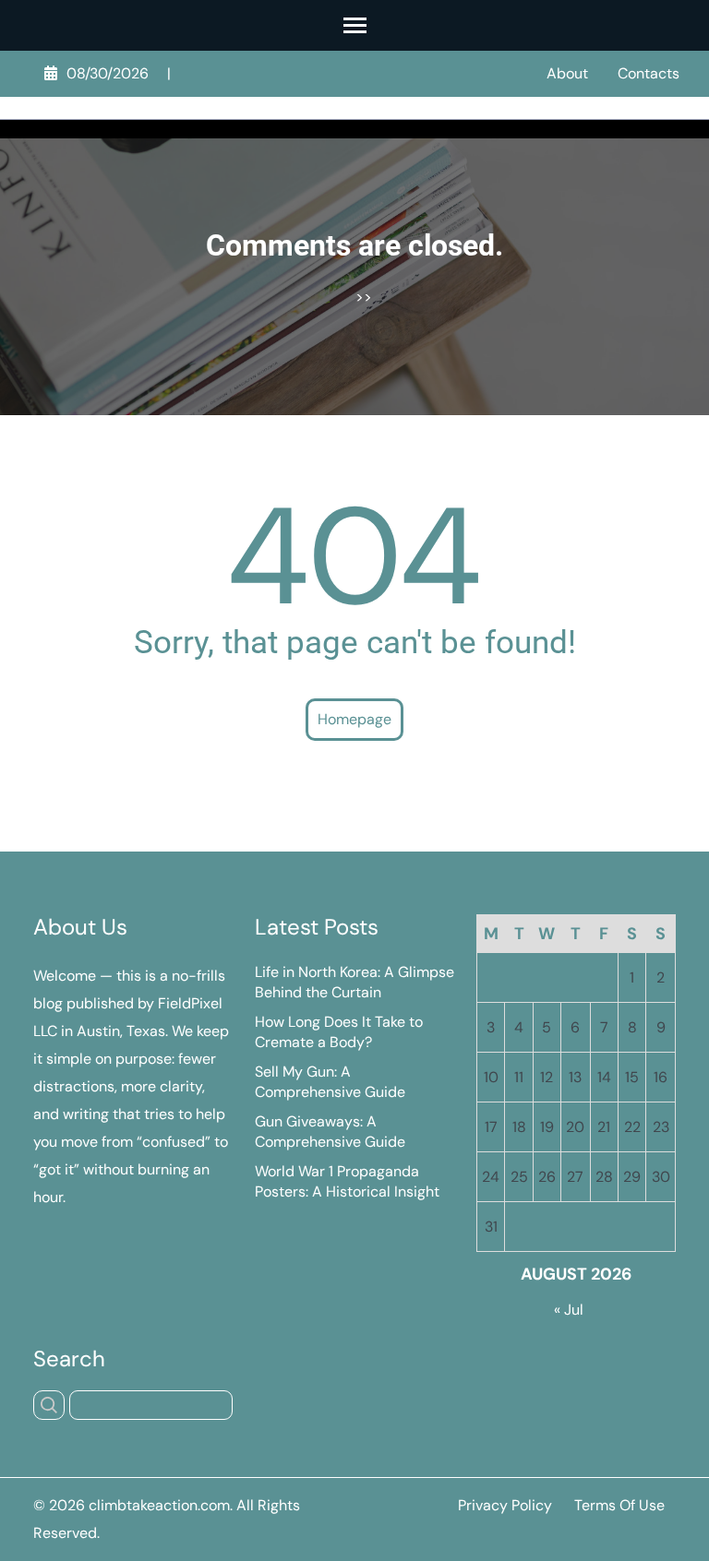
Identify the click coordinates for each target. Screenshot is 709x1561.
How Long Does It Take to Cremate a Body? (339, 1032)
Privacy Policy (505, 1505)
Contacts (648, 73)
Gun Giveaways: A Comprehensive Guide (330, 1131)
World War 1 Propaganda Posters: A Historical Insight (347, 1181)
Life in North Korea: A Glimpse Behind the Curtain (354, 982)
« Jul (568, 1309)
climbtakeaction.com (159, 1505)
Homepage (354, 719)
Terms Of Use (619, 1505)
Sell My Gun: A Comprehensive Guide (330, 1082)
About (567, 73)
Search (69, 1359)
